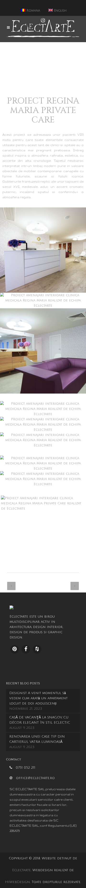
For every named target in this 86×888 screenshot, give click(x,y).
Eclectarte (21, 870)
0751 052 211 (25, 767)
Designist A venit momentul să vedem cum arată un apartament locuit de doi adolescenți (38, 698)
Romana (32, 10)
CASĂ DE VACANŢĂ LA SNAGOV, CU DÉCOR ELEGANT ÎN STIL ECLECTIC (39, 720)
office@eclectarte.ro (35, 778)
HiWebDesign (17, 882)
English (59, 10)
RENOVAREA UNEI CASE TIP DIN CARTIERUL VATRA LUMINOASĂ (37, 739)
